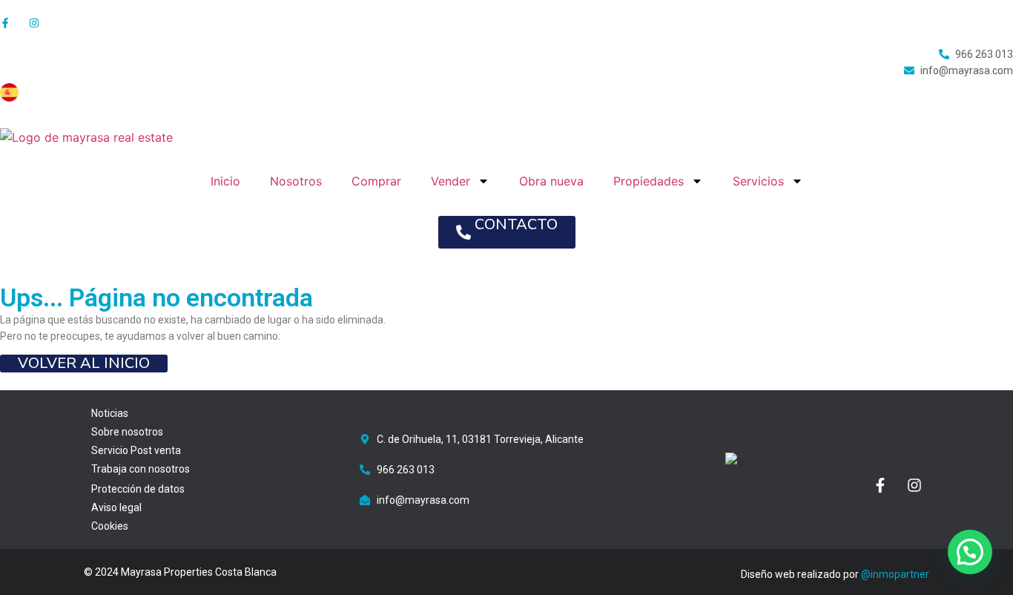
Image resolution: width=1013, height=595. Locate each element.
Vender (450, 181)
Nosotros (296, 181)
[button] (970, 552)
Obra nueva (551, 181)
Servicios (758, 181)
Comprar (376, 181)
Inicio (225, 181)
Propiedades (648, 181)
